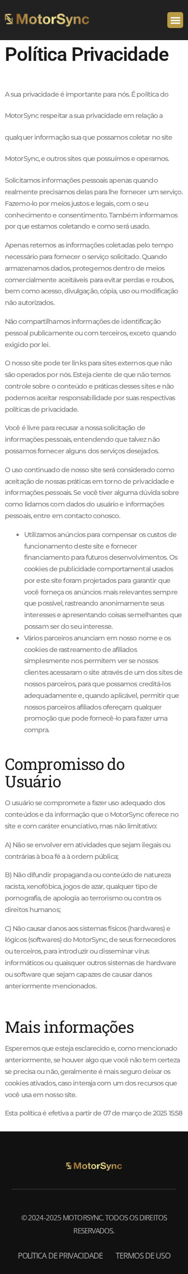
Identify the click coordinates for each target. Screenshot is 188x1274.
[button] (175, 20)
